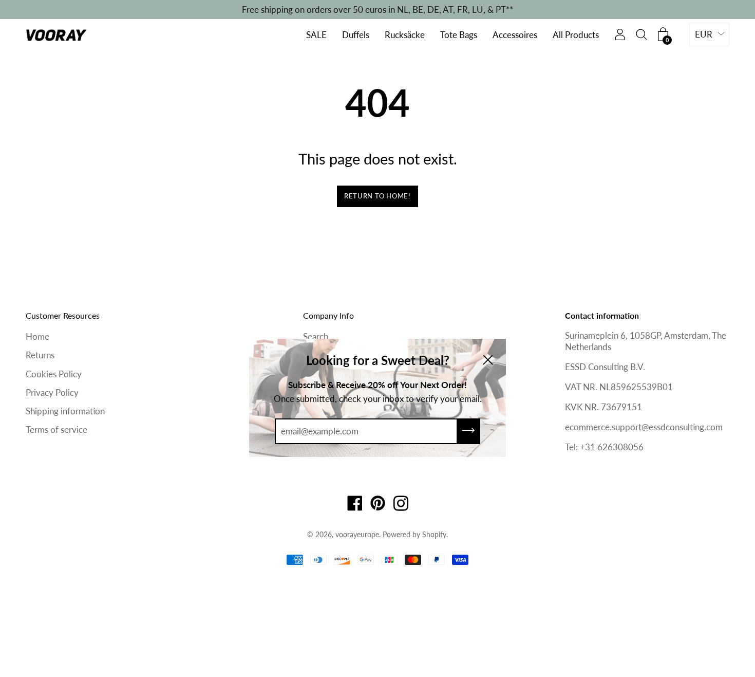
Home (37, 336)
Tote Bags (458, 35)
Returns (40, 355)
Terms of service (56, 429)
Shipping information (65, 411)
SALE (316, 35)
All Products (576, 35)
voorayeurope (357, 534)
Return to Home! (377, 196)
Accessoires (515, 35)
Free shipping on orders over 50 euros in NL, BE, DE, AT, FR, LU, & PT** (377, 9)
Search (315, 336)
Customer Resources (63, 315)
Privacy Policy (52, 392)
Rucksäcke (405, 35)
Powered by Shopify (414, 534)
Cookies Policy (54, 374)
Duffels (355, 35)
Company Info (328, 315)
